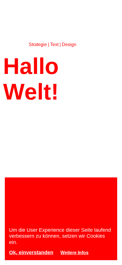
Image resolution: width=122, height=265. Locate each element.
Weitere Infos (74, 252)
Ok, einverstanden (31, 252)
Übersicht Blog (66, 134)
